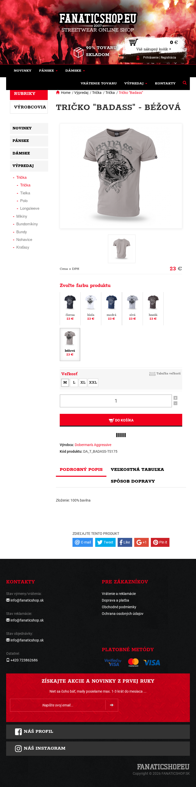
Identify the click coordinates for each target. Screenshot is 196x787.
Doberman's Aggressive (93, 445)
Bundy (21, 231)
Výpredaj (81, 93)
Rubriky (24, 93)
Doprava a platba (115, 600)
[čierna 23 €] (70, 308)
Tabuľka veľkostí (168, 373)
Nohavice (24, 239)
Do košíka (123, 420)
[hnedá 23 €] (153, 308)
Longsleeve (29, 208)
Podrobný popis (81, 469)
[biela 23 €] (91, 308)
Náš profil (37, 731)
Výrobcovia (30, 107)
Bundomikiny (27, 223)
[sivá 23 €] (132, 308)
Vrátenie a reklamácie (119, 594)
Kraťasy (22, 247)
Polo (24, 200)
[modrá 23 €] (111, 308)
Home (65, 93)
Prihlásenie (150, 57)
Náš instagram (43, 748)
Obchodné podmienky (119, 607)
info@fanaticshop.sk (27, 600)
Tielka (25, 192)
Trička (97, 93)
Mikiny (21, 216)
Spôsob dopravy (133, 481)
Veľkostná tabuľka (137, 469)
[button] (48, 70)
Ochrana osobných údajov (122, 614)
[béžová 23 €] (70, 344)
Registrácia (168, 57)
